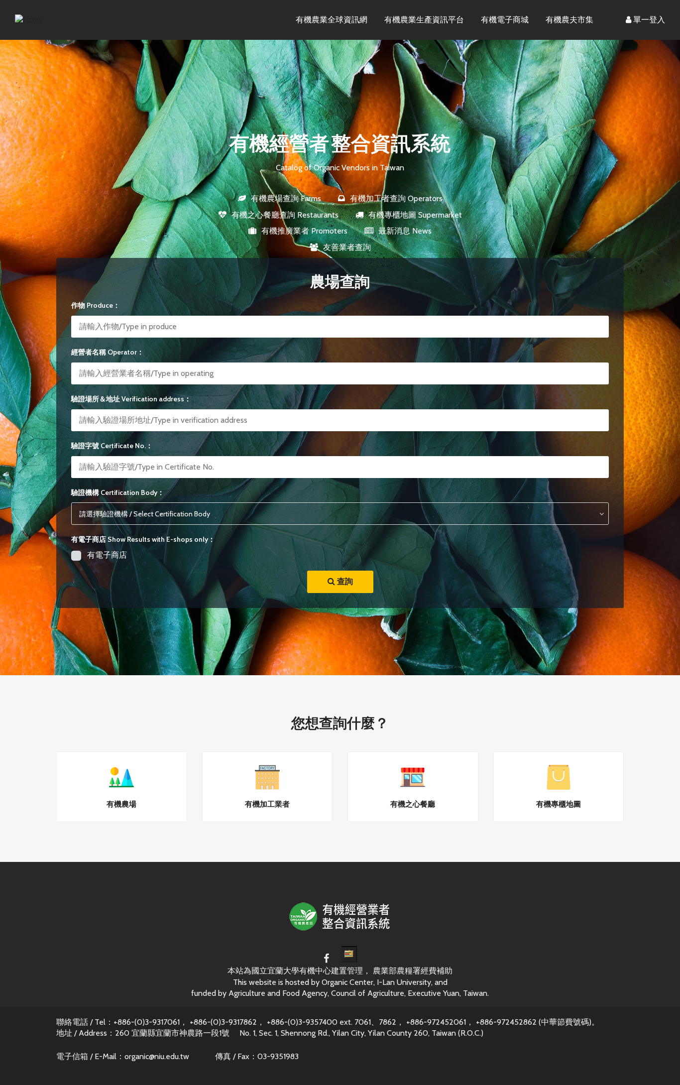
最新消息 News (405, 231)
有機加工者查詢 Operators (396, 198)
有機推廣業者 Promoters (304, 231)
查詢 (344, 581)
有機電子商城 (505, 19)
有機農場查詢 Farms (286, 198)
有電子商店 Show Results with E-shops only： (143, 539)
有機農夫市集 (569, 19)
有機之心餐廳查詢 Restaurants (285, 215)
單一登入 (648, 19)
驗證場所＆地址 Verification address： (131, 398)
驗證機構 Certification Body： (117, 492)
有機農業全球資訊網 (331, 19)
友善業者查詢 (347, 247)
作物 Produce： (95, 305)
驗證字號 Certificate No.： (112, 445)
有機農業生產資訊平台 (424, 19)
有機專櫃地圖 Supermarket (415, 215)
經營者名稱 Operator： (107, 352)
